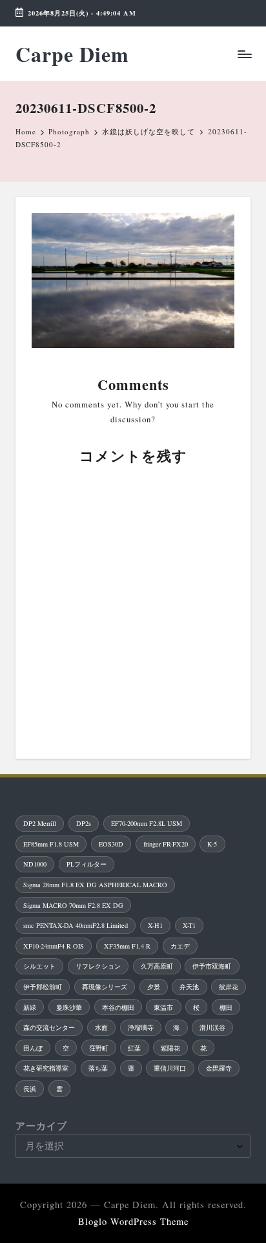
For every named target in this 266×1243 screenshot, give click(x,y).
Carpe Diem (72, 54)
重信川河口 (170, 1068)
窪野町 (98, 1048)
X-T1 (189, 925)
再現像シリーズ (104, 986)
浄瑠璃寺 (141, 1027)
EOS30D (111, 843)
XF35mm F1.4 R (127, 945)
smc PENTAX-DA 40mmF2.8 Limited (75, 925)
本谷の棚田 (118, 1007)
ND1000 (34, 863)
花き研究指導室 (45, 1068)
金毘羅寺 (219, 1068)
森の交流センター (49, 1027)
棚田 (226, 1007)
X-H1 (155, 925)
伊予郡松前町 (42, 986)
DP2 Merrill (39, 823)
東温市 (163, 1007)
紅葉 (134, 1048)
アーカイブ (41, 1126)
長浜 (29, 1088)
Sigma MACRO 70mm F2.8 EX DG (73, 905)
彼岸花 (228, 986)
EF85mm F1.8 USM (51, 843)
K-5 (212, 843)
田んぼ (33, 1048)
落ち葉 (98, 1068)
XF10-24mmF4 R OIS (53, 945)
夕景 (153, 986)
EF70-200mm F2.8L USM (146, 823)
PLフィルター (86, 863)
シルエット (39, 966)
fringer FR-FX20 (165, 843)
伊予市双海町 (211, 966)
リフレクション (98, 966)
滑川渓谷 (212, 1027)
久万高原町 (157, 966)
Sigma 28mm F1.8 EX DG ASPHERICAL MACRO (95, 884)
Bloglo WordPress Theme (133, 1221)
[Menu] (244, 53)
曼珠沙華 (69, 1007)
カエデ (180, 945)
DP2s (83, 823)
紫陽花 (170, 1048)
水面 (101, 1027)
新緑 (29, 1007)
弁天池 (189, 986)
